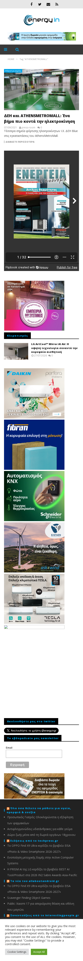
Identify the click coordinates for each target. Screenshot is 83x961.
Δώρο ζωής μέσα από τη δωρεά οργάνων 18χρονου (41, 835)
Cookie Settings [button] (16, 952)
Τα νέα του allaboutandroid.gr (34, 881)
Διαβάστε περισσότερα (19, 142)
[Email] (48, 4)
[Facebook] (31, 4)
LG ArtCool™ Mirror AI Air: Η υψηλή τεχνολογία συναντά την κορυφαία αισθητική (54, 348)
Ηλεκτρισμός (13, 70)
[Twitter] (40, 4)
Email (9, 747)
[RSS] (57, 4)
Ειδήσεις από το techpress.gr (34, 840)
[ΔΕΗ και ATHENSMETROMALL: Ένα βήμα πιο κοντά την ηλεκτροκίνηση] (41, 89)
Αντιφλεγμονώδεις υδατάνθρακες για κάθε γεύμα (39, 829)
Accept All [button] (39, 952)
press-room (28, 127)
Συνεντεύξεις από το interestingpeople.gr (44, 915)
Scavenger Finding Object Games (28, 898)
